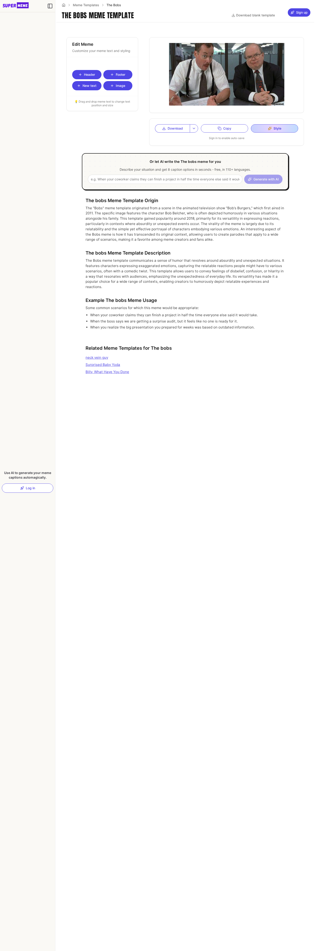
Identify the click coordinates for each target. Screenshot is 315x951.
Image (120, 86)
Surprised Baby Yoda (103, 364)
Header (89, 74)
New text (89, 86)
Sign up (302, 12)
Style (277, 128)
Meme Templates (86, 5)
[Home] (63, 5)
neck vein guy (97, 357)
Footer (120, 74)
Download (175, 128)
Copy (227, 128)
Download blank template (255, 15)
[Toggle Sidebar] (55, 475)
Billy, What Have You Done (107, 372)
